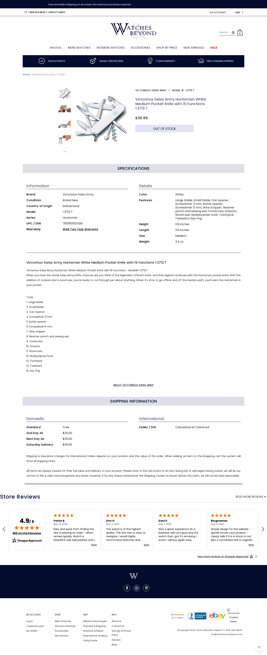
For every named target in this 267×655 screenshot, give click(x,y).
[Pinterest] (146, 588)
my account (218, 12)
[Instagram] (136, 588)
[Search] (233, 32)
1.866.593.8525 (36, 12)
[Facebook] (127, 588)
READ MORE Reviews (249, 497)
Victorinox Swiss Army (44, 74)
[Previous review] (4, 529)
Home (26, 74)
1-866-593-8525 (232, 630)
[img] (27, 527)
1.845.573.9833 (56, 12)
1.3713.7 (62, 74)
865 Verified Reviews (27, 533)
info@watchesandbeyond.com (226, 634)
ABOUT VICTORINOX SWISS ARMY (133, 385)
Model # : (178, 90)
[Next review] (263, 529)
